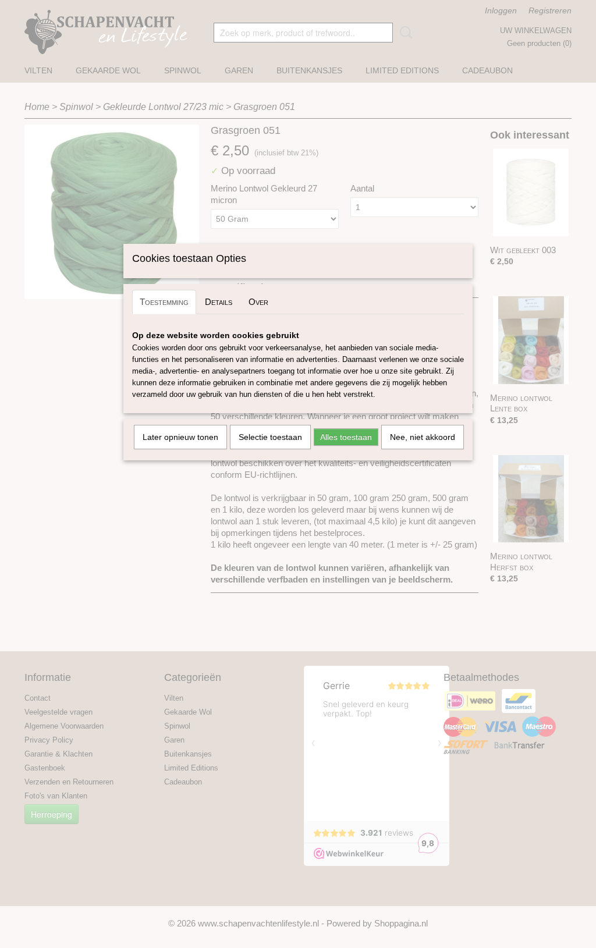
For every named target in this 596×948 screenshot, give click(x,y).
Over (258, 302)
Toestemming (164, 302)
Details (218, 302)
